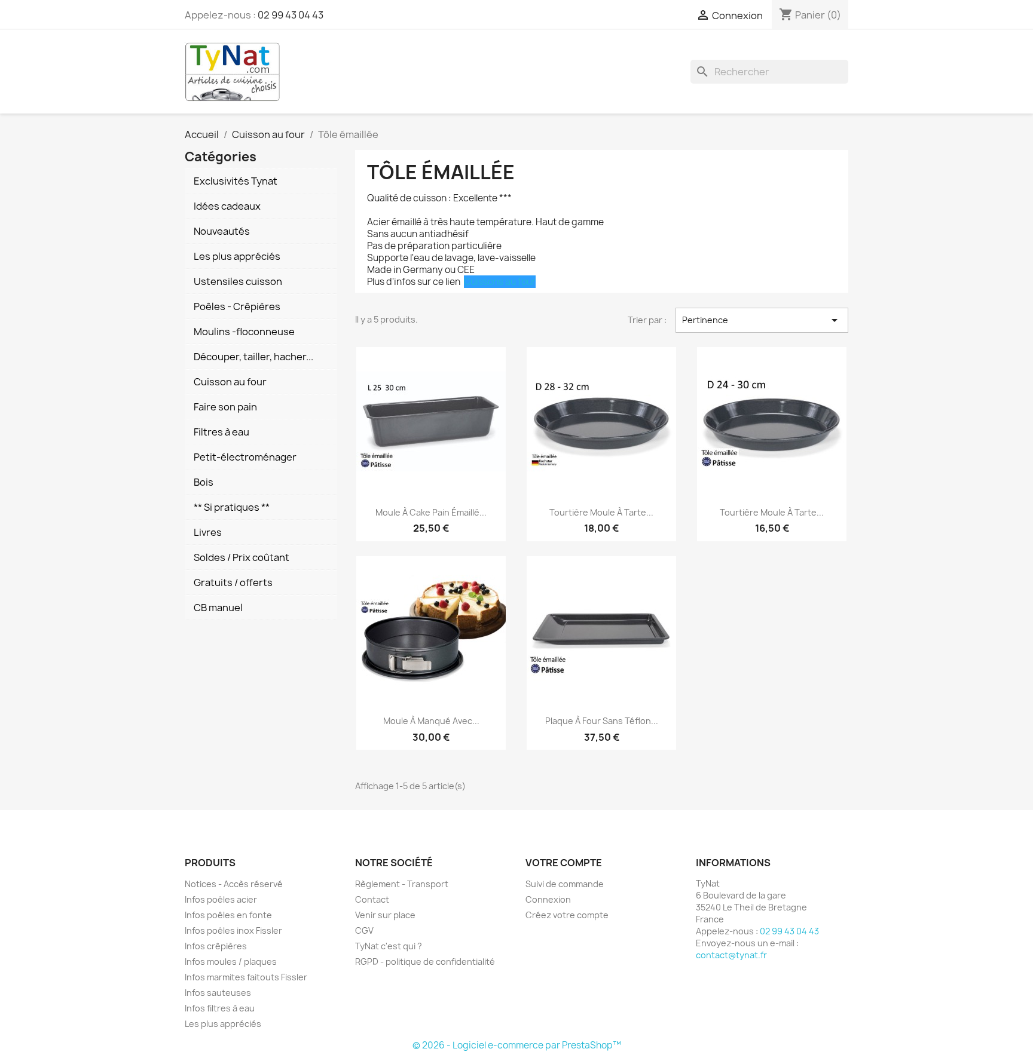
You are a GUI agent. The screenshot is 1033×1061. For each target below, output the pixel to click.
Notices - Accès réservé (234, 884)
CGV (364, 930)
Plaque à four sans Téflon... (601, 720)
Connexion (548, 899)
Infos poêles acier (221, 899)
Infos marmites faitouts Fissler (246, 977)
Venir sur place (385, 915)
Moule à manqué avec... (431, 720)
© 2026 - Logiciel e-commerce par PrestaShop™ (516, 1045)
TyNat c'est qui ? (388, 946)
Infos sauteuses (218, 992)
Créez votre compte (567, 915)
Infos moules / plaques (231, 961)
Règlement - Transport (401, 884)
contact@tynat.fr (731, 955)
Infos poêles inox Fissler (233, 930)
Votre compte (563, 862)
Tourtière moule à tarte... (601, 512)
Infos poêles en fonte (228, 915)
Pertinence (762, 320)
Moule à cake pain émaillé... (431, 512)
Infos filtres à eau (220, 1008)
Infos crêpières (216, 946)
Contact (372, 899)
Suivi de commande (564, 884)
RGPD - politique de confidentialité (425, 961)
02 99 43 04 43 (290, 15)
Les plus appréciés (223, 1023)
